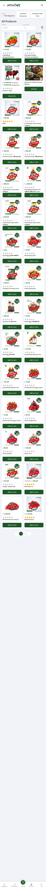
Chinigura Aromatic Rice (11, 288)
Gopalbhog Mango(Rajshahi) (8, 56)
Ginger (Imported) (9, 486)
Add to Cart (12, 61)
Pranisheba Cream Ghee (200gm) (32, 124)
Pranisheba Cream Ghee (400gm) (11, 190)
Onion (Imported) (30, 420)
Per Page (26, 25)
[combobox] (12, 28)
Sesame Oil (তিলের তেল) (9, 321)
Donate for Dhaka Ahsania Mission (33, 83)
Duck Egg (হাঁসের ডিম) (9, 354)
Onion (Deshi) (7, 453)
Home (3, 14)
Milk (4, 123)
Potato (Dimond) (30, 288)
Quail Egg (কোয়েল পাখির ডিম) (10, 255)
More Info (12, 96)
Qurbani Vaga (7, 90)
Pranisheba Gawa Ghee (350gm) (11, 223)
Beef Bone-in (28, 486)
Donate (34, 89)
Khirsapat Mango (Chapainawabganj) (31, 56)
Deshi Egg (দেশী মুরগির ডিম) (31, 321)
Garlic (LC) (28, 453)
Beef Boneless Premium (11, 519)
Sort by (4, 25)
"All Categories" (9, 16)
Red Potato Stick (30, 255)
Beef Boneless (29, 519)
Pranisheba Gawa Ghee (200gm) (32, 223)
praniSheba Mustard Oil (32, 354)
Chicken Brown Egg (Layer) (33, 387)
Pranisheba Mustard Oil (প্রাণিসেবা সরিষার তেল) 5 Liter (32, 190)
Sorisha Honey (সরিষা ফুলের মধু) (12, 156)
